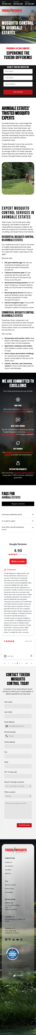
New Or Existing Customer (14, 782)
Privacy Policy (9, 888)
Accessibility (9, 892)
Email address (9, 722)
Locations (8, 870)
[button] (32, 11)
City (5, 752)
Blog (6, 881)
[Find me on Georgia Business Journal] (12, 953)
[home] (16, 11)
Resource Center (10, 885)
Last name (8, 712)
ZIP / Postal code (10, 772)
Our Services (9, 866)
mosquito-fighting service (23, 473)
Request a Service (18, 504)
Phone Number (10, 732)
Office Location (10, 792)
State (6, 762)
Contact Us (8, 862)
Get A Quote (18, 92)
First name (8, 702)
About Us (8, 873)
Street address (9, 742)
